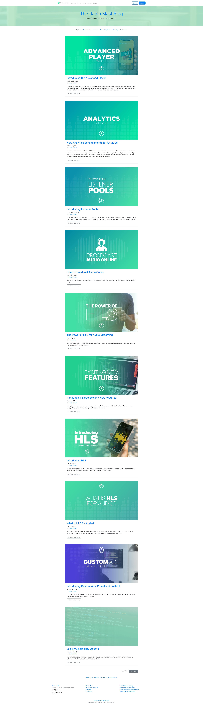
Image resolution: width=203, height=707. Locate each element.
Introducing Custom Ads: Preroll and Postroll (93, 586)
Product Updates (105, 30)
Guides (95, 30)
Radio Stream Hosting (126, 686)
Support (95, 3)
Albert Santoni (73, 83)
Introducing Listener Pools (82, 209)
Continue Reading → (74, 93)
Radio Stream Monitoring (127, 687)
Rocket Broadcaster (92, 687)
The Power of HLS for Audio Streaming (90, 334)
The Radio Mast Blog (101, 13)
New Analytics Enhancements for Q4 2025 (92, 142)
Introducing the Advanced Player (86, 78)
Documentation (87, 3)
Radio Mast (64, 3)
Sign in (135, 3)
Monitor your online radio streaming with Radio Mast (101, 677)
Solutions (73, 3)
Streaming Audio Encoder (127, 691)
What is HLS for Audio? (80, 523)
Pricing (79, 3)
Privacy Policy (106, 700)
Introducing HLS (76, 460)
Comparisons (87, 30)
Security (115, 30)
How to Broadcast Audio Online (85, 272)
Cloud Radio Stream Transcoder (129, 689)
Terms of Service (98, 700)
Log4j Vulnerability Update (83, 648)
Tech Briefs (123, 30)
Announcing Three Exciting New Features (91, 397)
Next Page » (133, 671)
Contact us (89, 691)
